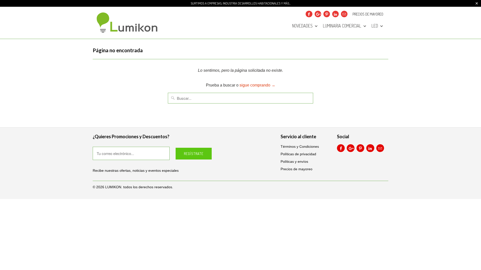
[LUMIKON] (128, 22)
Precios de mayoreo (367, 14)
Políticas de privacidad (298, 154)
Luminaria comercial (342, 26)
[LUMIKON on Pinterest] (326, 14)
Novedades (303, 26)
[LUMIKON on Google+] (318, 14)
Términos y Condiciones (300, 146)
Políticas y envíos (294, 162)
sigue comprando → (257, 85)
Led (375, 26)
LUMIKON (113, 187)
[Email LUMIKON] (344, 14)
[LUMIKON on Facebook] (309, 14)
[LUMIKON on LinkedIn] (335, 14)
